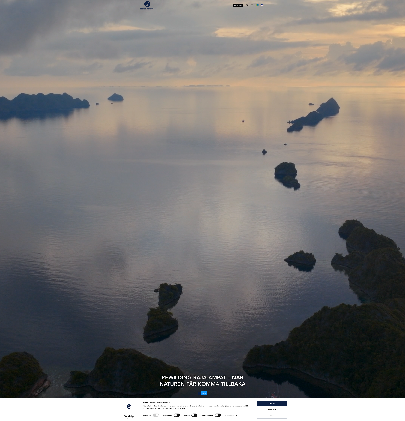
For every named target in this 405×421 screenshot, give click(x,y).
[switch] (177, 415)
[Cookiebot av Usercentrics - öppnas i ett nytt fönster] (129, 416)
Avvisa (271, 416)
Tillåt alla (272, 403)
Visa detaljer (229, 415)
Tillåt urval (272, 410)
